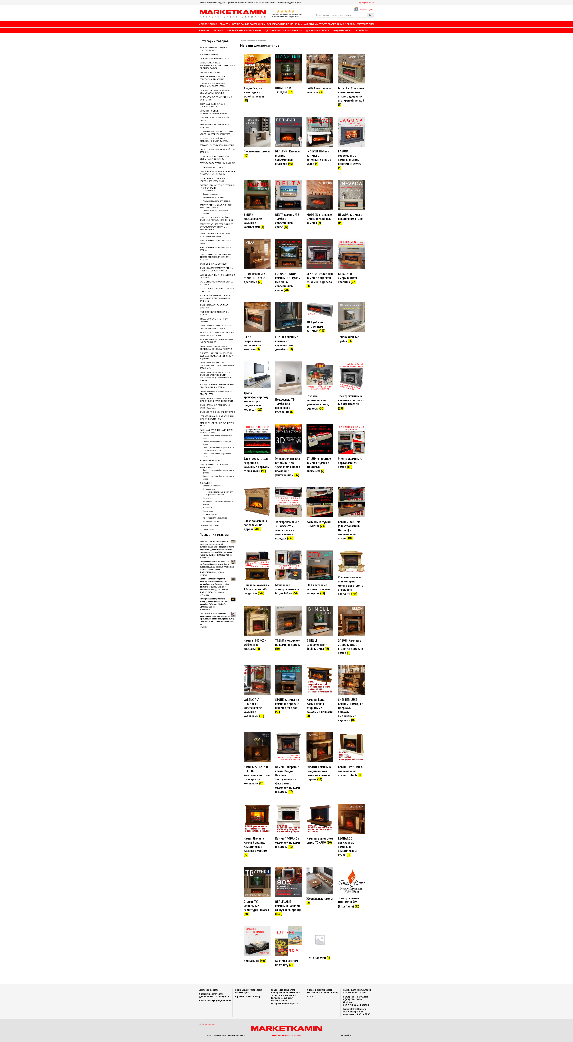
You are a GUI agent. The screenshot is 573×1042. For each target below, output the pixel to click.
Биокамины (206, 483)
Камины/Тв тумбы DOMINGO (213, 264)
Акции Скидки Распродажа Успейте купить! (248, 991)
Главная (243, 40)
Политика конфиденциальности (215, 1000)
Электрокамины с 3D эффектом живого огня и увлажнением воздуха (215, 257)
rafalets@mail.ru (357, 1009)
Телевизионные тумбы (211, 167)
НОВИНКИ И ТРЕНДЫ (209, 54)
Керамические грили (211, 194)
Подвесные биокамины (212, 486)
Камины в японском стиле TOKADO (217, 412)
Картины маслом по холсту (214, 526)
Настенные (207, 508)
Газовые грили (209, 191)
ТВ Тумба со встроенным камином (217, 163)
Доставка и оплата (208, 990)
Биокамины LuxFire (211, 521)
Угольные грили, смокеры (213, 197)
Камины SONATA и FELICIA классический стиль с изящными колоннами (217, 365)
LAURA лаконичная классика (214, 59)
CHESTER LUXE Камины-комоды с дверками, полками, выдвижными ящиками (217, 356)
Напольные (207, 498)
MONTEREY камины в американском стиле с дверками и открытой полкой (217, 65)
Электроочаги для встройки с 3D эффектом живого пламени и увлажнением (216, 227)
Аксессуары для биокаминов (215, 518)
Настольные (208, 511)
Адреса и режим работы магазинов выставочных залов (323, 991)
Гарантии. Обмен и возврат (249, 996)
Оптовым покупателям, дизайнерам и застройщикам (214, 995)
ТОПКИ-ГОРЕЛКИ (210, 514)
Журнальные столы (210, 461)
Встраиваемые (209, 489)
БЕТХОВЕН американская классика (217, 145)
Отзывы (311, 996)
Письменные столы (210, 72)
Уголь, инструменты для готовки (216, 201)
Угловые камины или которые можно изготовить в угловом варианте (215, 298)
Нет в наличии (207, 530)
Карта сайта (346, 1035)
